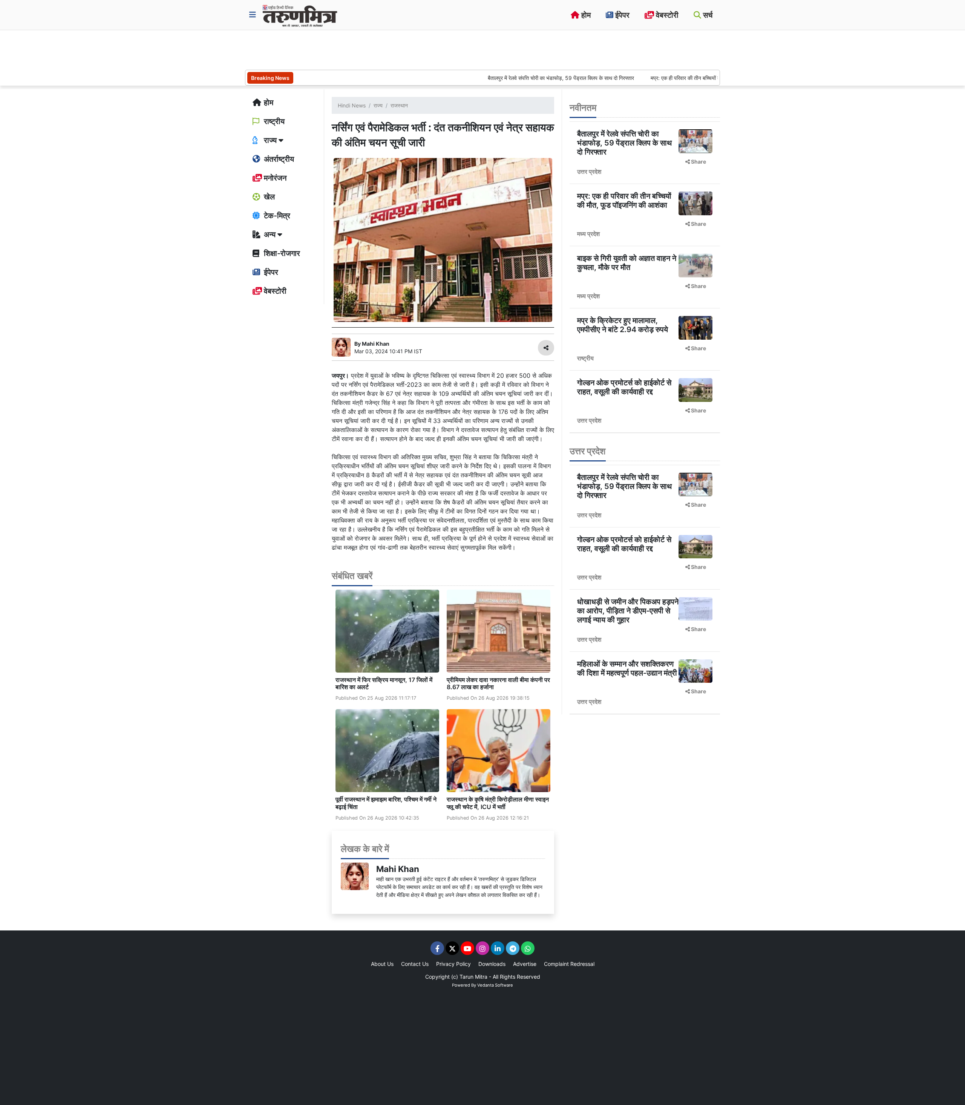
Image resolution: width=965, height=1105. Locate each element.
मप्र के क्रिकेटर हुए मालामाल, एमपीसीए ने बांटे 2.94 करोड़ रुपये (622, 325)
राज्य (378, 105)
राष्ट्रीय (273, 121)
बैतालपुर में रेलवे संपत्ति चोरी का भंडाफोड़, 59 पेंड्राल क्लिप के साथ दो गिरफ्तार (521, 78)
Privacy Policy (453, 964)
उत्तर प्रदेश (589, 171)
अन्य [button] (269, 234)
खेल (268, 196)
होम (585, 15)
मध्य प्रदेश (588, 234)
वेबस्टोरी (666, 15)
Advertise (524, 964)
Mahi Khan (397, 869)
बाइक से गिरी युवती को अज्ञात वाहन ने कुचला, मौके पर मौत (626, 263)
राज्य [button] (270, 140)
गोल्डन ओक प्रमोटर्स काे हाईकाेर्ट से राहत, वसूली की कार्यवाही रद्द (624, 387)
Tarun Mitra (473, 976)
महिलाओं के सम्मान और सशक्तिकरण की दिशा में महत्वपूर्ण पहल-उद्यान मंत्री (627, 668)
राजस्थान (399, 105)
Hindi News (352, 105)
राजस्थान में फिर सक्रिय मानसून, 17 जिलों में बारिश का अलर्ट (383, 683)
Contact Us (415, 964)
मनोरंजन (274, 177)
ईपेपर (621, 15)
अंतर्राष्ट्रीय (278, 159)
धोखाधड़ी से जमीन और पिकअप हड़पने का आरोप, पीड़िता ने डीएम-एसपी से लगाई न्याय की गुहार (628, 610)
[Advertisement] (382, 49)
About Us (382, 964)
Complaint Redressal (569, 964)
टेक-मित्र (276, 215)
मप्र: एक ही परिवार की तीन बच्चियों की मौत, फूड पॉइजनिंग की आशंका (675, 78)
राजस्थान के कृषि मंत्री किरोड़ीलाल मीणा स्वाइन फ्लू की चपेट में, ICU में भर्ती (498, 802)
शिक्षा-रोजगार (281, 253)
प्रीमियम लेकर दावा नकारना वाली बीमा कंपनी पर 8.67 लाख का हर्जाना (498, 683)
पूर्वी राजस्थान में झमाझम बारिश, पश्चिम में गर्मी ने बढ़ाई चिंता (386, 802)
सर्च (706, 15)
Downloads (491, 964)
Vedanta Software (495, 985)
